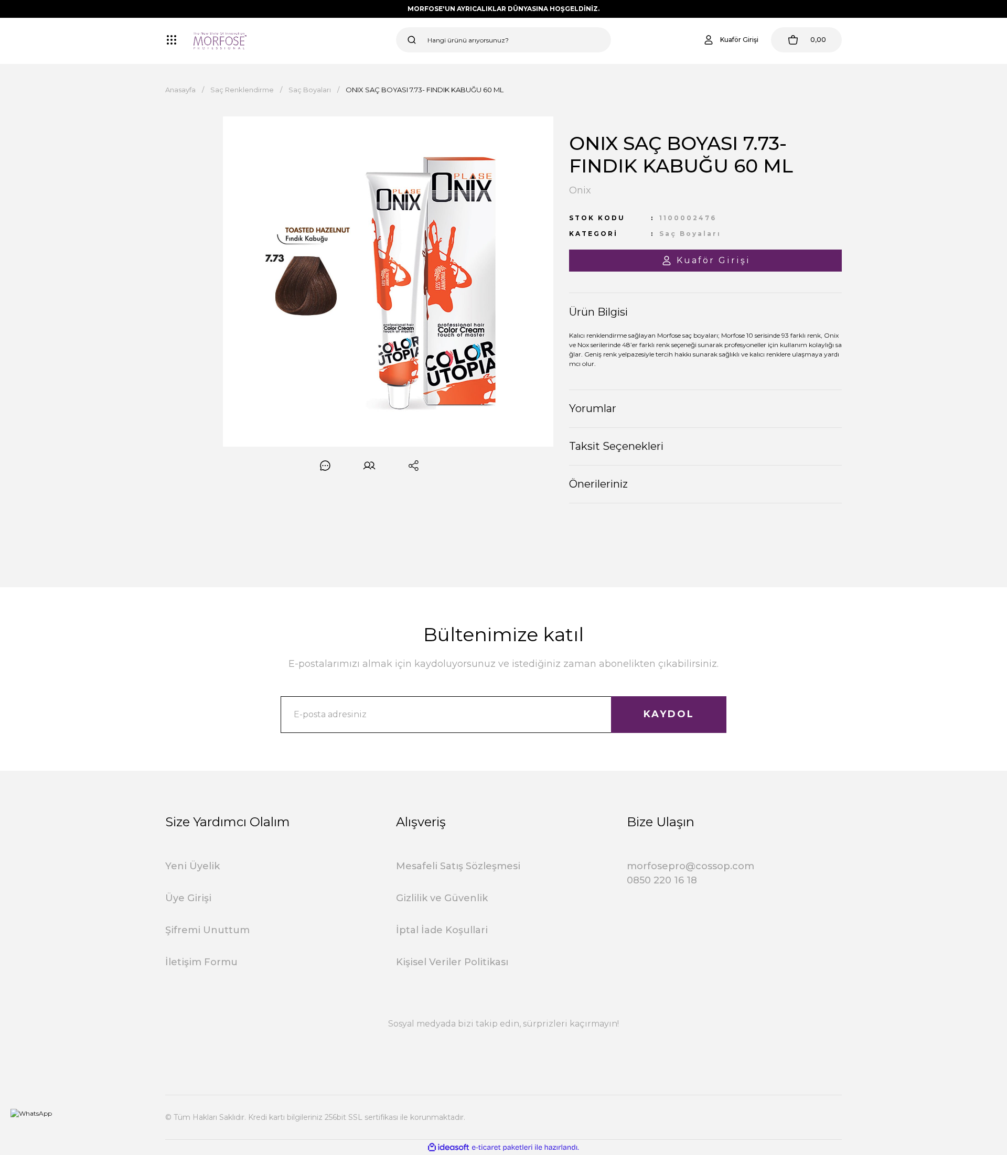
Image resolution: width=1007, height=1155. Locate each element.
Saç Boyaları (690, 234)
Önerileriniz (598, 484)
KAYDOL (669, 714)
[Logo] (220, 40)
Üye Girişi (188, 898)
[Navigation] (171, 40)
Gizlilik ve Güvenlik (442, 898)
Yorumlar (592, 408)
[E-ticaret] (502, 1147)
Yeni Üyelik (192, 866)
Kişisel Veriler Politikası (452, 962)
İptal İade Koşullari (442, 930)
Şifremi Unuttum (207, 930)
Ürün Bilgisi (598, 312)
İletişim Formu (201, 962)
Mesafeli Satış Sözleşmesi (458, 866)
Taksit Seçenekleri (616, 446)
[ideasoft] (448, 1147)
